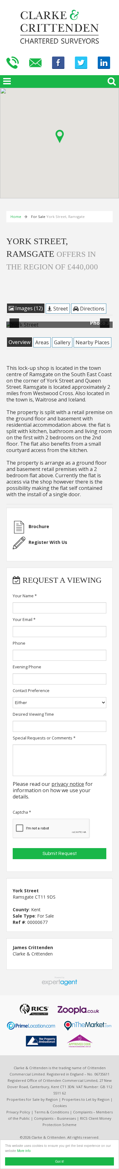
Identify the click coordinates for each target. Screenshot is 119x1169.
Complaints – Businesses (55, 1118)
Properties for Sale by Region (32, 1099)
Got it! (59, 1161)
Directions (91, 308)
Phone (19, 643)
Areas (42, 342)
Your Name (25, 596)
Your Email (24, 619)
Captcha (22, 812)
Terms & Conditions (51, 1112)
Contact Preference (31, 690)
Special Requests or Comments (44, 738)
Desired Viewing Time (33, 714)
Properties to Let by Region (85, 1099)
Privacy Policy (18, 1112)
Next (105, 327)
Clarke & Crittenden (33, 954)
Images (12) (28, 308)
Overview (19, 342)
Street (60, 308)
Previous (15, 327)
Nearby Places (92, 342)
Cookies (60, 1105)
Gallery (62, 342)
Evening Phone (27, 667)
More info (24, 1150)
